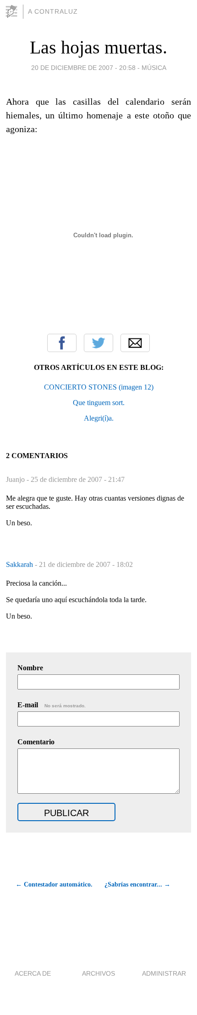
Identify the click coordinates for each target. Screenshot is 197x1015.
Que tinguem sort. (99, 402)
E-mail (51, 705)
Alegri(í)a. (99, 418)
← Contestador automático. (54, 884)
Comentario (36, 742)
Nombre (30, 668)
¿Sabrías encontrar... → (137, 884)
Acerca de (33, 973)
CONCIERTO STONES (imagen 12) (98, 387)
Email (135, 343)
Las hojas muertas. (98, 47)
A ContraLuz (53, 11)
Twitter (98, 343)
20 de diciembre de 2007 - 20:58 (83, 67)
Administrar (164, 973)
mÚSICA (154, 67)
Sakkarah (20, 564)
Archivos (98, 973)
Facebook (62, 343)
